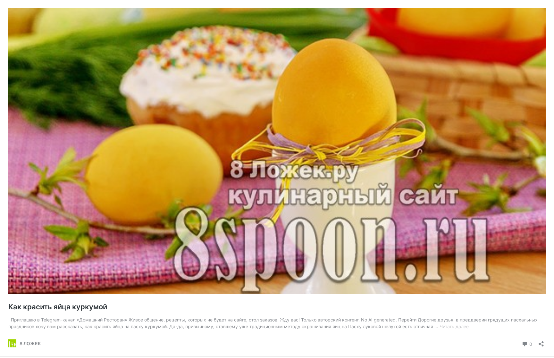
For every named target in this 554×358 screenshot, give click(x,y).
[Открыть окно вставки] (541, 342)
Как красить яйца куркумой (57, 307)
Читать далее (454, 326)
